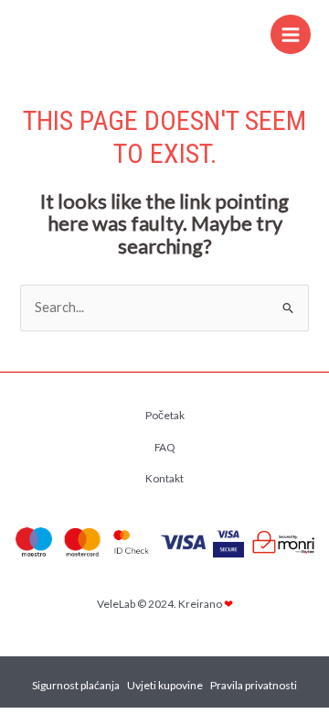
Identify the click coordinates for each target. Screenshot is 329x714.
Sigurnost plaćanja (76, 685)
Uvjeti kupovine (165, 685)
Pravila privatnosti (253, 685)
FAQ (164, 447)
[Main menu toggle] (291, 35)
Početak (165, 415)
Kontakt (164, 478)
